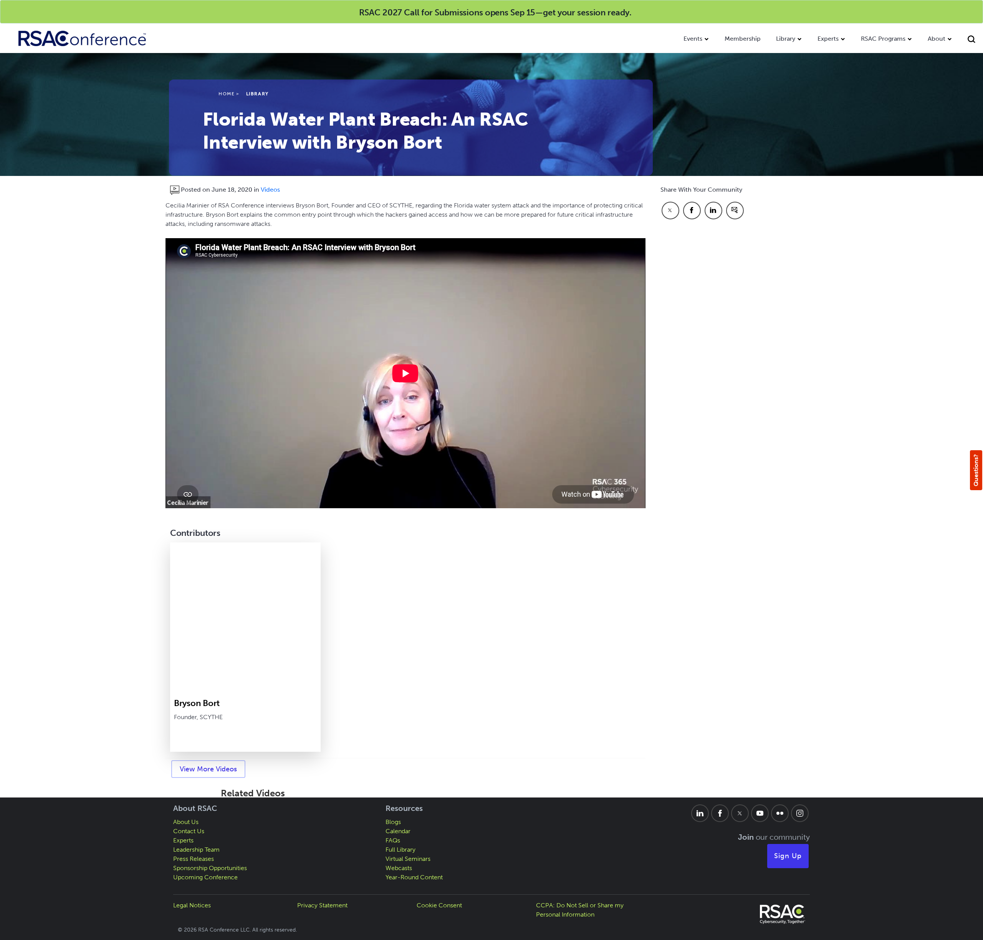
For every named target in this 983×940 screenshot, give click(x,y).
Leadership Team (196, 849)
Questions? (976, 470)
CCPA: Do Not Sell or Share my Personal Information (580, 910)
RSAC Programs (883, 38)
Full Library (400, 849)
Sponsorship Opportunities (210, 868)
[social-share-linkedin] (713, 210)
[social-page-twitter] (740, 813)
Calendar (398, 831)
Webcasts (399, 868)
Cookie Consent (439, 905)
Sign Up (788, 856)
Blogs (393, 822)
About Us (186, 822)
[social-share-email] (735, 210)
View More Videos (208, 769)
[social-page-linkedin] (700, 813)
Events (692, 38)
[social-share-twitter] (670, 210)
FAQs (393, 840)
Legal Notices (192, 905)
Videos (270, 189)
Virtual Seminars (408, 858)
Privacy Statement (322, 905)
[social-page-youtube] (760, 813)
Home (226, 93)
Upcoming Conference (205, 877)
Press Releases (193, 858)
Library (785, 38)
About (936, 38)
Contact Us (188, 831)
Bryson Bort (197, 703)
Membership (743, 38)
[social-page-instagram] (800, 813)
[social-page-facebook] (720, 813)
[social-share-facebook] (692, 210)
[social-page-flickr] (780, 813)
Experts (828, 38)
